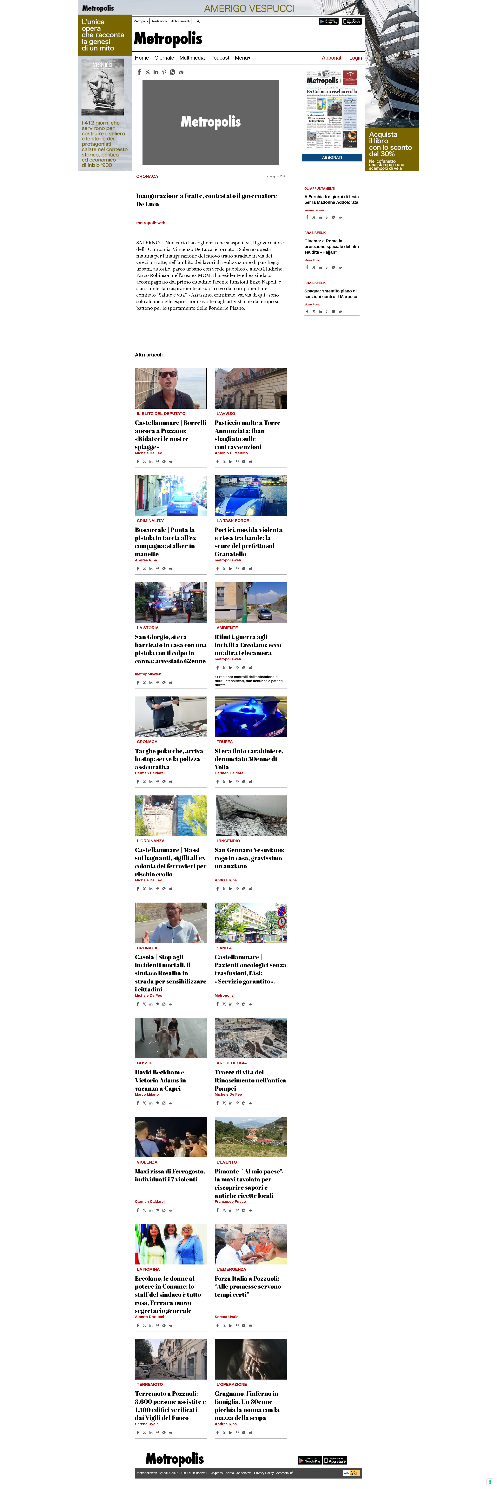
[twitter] (147, 72)
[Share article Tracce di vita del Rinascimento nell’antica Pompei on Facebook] (218, 1103)
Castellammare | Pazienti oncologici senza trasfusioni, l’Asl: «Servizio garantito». (250, 969)
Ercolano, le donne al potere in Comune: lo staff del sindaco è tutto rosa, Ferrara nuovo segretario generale (168, 1294)
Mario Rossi (312, 260)
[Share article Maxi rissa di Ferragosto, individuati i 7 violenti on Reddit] (171, 1210)
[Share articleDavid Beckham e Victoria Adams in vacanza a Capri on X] (144, 1103)
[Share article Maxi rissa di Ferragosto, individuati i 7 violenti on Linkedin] (151, 1210)
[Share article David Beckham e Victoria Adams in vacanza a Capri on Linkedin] (151, 1103)
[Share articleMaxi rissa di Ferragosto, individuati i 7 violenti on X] (144, 1210)
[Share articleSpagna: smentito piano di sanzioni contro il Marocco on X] (314, 311)
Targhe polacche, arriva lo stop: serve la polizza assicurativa (169, 759)
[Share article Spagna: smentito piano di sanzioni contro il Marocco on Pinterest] (327, 311)
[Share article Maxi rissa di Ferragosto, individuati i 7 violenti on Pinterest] (158, 1210)
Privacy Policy (264, 1473)
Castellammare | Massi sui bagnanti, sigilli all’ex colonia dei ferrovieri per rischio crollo (171, 862)
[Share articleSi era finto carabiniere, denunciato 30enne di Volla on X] (224, 782)
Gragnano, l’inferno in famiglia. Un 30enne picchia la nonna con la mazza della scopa (247, 1405)
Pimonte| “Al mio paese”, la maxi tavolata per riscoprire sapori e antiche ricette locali (249, 1183)
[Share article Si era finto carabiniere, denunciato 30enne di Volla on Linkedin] (231, 782)
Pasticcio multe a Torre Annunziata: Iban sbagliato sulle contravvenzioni (248, 434)
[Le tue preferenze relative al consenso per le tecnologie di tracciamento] (490, 1482)
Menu (241, 58)
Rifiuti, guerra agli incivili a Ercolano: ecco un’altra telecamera (248, 644)
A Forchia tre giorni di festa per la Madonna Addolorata (331, 199)
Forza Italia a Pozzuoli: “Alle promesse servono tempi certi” (248, 1286)
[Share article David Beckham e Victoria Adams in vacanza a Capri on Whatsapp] (164, 1103)
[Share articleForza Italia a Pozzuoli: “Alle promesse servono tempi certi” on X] (224, 1325)
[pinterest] (164, 72)
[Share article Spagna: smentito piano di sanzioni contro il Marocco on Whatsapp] (334, 311)
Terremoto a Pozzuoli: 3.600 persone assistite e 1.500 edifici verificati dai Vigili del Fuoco (170, 1405)
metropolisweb (228, 560)
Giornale (164, 58)
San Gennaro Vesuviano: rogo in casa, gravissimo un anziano (249, 858)
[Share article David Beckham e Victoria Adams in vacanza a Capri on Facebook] (138, 1103)
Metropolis (141, 21)
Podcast (219, 58)
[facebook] (139, 72)
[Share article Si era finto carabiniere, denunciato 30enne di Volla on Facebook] (218, 782)
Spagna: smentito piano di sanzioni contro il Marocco (330, 294)
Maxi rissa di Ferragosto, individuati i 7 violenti (170, 1175)
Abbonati (332, 58)
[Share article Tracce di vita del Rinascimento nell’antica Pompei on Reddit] (251, 1103)
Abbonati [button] (332, 157)
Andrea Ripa (146, 560)
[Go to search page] (198, 21)
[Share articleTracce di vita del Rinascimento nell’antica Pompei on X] (224, 1103)
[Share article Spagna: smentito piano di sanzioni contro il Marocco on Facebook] (307, 311)
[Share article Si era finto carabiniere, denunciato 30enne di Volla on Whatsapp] (244, 782)
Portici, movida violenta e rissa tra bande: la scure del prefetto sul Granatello (249, 541)
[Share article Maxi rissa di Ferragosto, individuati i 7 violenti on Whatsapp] (164, 1210)
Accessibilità (285, 1473)
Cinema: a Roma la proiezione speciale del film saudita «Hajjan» (331, 246)
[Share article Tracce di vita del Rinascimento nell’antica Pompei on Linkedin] (231, 1103)
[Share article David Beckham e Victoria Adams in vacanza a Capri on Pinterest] (158, 1103)
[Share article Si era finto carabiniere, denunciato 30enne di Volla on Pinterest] (237, 782)
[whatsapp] (172, 72)
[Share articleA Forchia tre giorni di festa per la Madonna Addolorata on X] (314, 217)
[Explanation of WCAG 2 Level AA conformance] (351, 1474)
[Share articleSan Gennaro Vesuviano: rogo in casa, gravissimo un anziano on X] (224, 889)
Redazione (159, 21)
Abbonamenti (180, 21)
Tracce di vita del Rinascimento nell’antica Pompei (250, 1080)
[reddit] (181, 72)
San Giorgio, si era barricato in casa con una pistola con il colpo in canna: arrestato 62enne (171, 648)
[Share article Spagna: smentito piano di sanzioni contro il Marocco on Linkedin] (321, 311)
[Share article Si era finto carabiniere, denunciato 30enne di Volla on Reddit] (251, 782)
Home (142, 58)
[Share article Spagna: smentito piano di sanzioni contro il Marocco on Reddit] (340, 311)
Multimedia (192, 58)
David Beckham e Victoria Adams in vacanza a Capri (160, 1080)
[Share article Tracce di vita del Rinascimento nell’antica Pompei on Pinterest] (237, 1103)
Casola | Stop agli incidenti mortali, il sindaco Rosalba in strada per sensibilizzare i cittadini (171, 973)
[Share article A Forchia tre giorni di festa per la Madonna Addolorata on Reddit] (340, 217)
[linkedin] (156, 72)
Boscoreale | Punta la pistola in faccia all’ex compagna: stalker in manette (165, 541)
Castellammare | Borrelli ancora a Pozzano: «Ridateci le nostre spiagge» (170, 434)
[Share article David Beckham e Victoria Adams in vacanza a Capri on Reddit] (171, 1103)
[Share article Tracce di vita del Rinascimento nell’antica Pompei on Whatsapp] (244, 1103)
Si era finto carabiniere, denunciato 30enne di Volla (249, 759)
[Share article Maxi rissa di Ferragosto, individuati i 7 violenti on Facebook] (138, 1210)
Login (355, 58)
